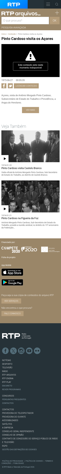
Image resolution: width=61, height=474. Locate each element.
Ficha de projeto (8, 257)
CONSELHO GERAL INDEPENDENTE (18, 431)
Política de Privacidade (12, 461)
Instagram (21, 350)
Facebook (5, 350)
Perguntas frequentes (14, 399)
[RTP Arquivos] (21, 14)
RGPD (4, 446)
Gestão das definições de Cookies (19, 449)
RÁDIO (5, 371)
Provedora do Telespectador (17, 413)
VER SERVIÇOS (11, 301)
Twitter (13, 350)
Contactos (7, 403)
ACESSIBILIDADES (10, 420)
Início (3, 34)
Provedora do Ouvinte (14, 417)
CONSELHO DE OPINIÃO (13, 435)
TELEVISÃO (7, 367)
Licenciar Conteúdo (26, 86)
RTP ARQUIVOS (9, 375)
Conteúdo (12, 34)
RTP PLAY (6, 382)
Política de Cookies (34, 461)
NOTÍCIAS (6, 360)
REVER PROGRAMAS (11, 389)
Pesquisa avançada (13, 27)
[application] (30, 60)
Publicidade (18, 463)
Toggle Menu (48, 4)
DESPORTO (7, 364)
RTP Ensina (7, 378)
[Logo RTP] (16, 336)
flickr (37, 350)
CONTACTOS (8, 409)
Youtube (29, 350)
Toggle (56, 4)
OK (54, 20)
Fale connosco (12, 313)
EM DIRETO (7, 386)
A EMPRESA (7, 428)
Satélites (7, 424)
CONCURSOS (8, 396)
